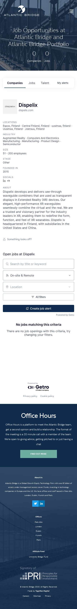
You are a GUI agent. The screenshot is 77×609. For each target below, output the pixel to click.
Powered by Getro (65, 314)
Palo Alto (38, 522)
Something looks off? (19, 239)
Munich (38, 535)
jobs (31, 83)
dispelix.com (26, 110)
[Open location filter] (69, 287)
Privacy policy (30, 396)
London (38, 526)
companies (15, 83)
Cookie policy (47, 396)
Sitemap (37, 596)
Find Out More (38, 454)
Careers (26, 596)
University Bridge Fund (38, 557)
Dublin (38, 531)
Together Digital (42, 591)
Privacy (48, 596)
